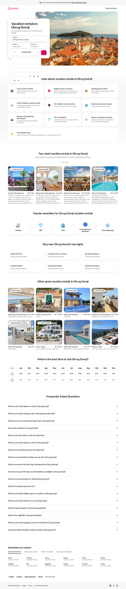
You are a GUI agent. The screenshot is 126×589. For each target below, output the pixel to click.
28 (34, 76)
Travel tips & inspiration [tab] (64, 552)
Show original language (78, 2)
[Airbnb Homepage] (13, 8)
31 (18, 80)
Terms (30, 586)
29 (38, 76)
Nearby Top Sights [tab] (47, 552)
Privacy (24, 586)
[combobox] (29, 39)
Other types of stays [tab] (31, 552)
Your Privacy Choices (41, 586)
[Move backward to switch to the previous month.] (14, 52)
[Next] (66, 162)
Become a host (111, 8)
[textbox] (20, 46)
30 (14, 80)
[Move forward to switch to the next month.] (37, 52)
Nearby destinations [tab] (14, 552)
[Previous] (59, 162)
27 (30, 76)
